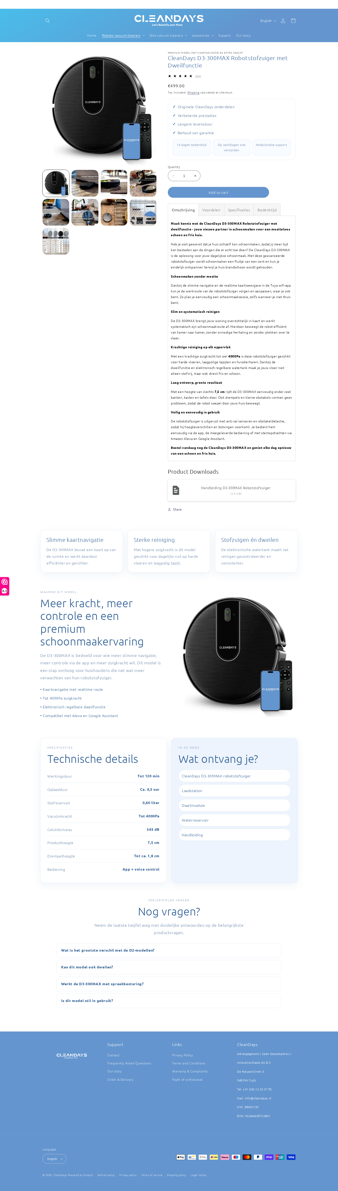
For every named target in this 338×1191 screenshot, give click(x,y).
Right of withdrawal (187, 1079)
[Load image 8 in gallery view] (143, 212)
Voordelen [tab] (211, 209)
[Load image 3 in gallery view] (114, 183)
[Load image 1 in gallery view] (56, 183)
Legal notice (198, 1175)
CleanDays (60, 1175)
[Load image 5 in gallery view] (56, 212)
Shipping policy (176, 1175)
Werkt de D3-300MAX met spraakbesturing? (102, 983)
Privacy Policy (182, 1055)
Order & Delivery (120, 1079)
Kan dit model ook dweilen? (87, 966)
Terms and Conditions (189, 1063)
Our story (114, 1071)
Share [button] (177, 509)
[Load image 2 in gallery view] (85, 183)
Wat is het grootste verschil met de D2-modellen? (108, 950)
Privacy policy (128, 1175)
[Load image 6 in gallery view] (85, 212)
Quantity (174, 167)
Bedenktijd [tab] (267, 209)
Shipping (193, 92)
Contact (113, 1055)
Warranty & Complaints (190, 1071)
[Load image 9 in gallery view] (56, 241)
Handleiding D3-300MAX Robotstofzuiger (236, 487)
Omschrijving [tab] (183, 209)
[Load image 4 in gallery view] (143, 183)
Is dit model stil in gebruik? (87, 1000)
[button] (48, 21)
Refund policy (106, 1175)
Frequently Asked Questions (129, 1063)
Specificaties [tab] (239, 209)
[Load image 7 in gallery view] (114, 212)
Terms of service (151, 1175)
